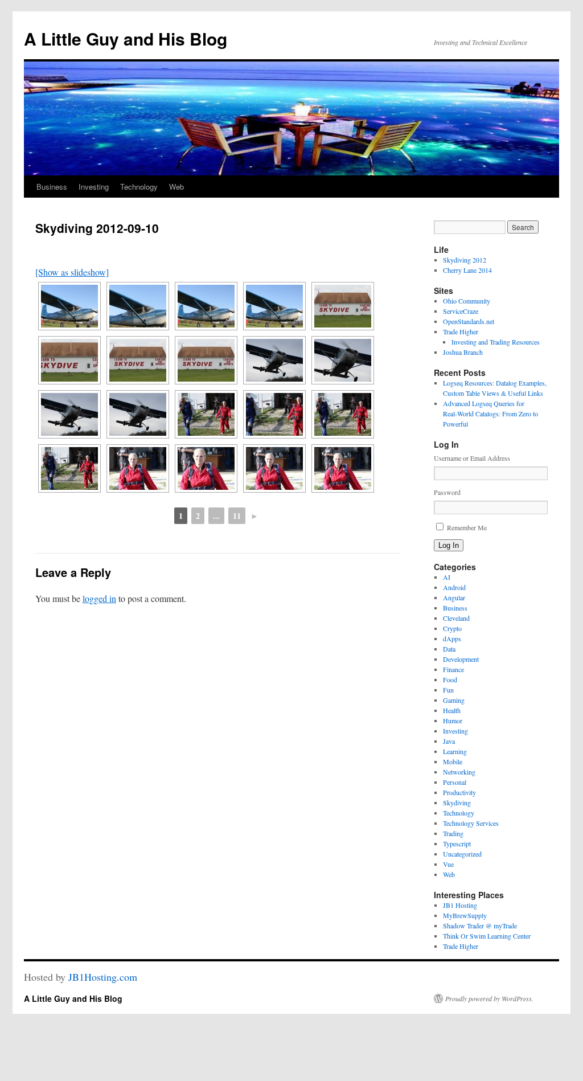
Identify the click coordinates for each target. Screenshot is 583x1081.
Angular (454, 597)
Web (176, 186)
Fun (448, 689)
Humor (452, 720)
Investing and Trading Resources (495, 341)
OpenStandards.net (468, 321)
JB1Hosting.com (102, 977)
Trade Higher (460, 331)
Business (51, 186)
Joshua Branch (463, 352)
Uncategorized (462, 853)
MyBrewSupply (465, 915)
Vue (448, 864)
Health (452, 710)
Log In (448, 545)
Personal (454, 782)
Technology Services (471, 823)
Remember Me (467, 527)
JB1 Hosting (460, 905)
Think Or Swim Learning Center (487, 935)
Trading (453, 833)
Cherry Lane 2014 (467, 270)
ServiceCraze (460, 311)
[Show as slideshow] (72, 272)
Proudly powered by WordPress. (489, 998)
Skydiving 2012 (464, 259)
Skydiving (457, 802)
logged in (99, 598)
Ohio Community (466, 300)
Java (449, 741)
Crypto (452, 628)
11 (237, 516)
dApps (452, 638)
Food (450, 679)
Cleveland (456, 618)
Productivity (459, 792)
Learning (455, 751)
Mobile (452, 761)
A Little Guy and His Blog (125, 38)
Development (461, 659)
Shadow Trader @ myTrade (480, 925)
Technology (139, 186)
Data (449, 648)
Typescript (457, 843)
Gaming (454, 700)
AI (446, 577)
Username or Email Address (472, 457)
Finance (453, 669)
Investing (94, 186)
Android (454, 587)
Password (447, 492)
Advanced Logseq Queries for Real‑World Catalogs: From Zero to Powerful (490, 413)
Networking (459, 771)
